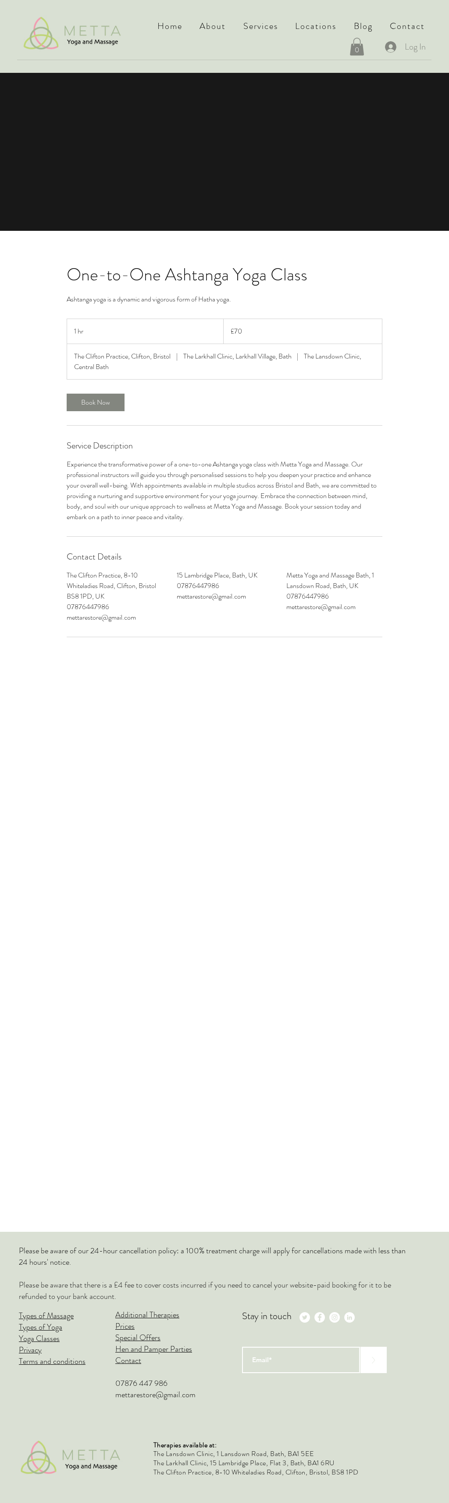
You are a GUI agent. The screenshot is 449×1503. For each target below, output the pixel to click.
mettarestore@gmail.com (155, 1394)
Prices (125, 1326)
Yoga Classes (39, 1338)
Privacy (30, 1350)
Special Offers (137, 1337)
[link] (96, 402)
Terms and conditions (52, 1361)
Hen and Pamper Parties (153, 1349)
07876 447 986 (141, 1383)
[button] (213, 26)
